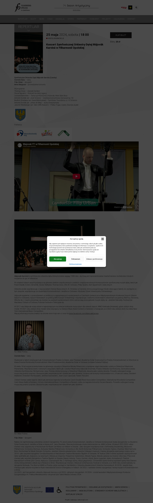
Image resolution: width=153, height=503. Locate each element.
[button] (102, 239)
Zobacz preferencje (94, 259)
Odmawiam (75, 259)
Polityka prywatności (75, 264)
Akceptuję (58, 259)
